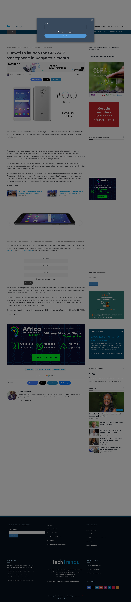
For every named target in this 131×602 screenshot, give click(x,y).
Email (46, 23)
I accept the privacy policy (66, 32)
